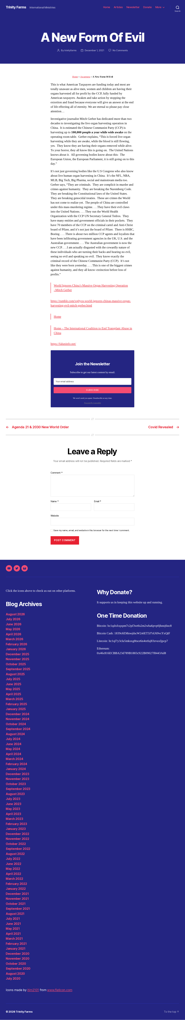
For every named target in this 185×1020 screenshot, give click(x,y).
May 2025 (13, 689)
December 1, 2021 (94, 50)
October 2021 (16, 904)
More (158, 7)
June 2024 (13, 744)
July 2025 (13, 679)
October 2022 (16, 844)
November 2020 (17, 958)
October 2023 (16, 784)
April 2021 (13, 934)
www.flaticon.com (59, 990)
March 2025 (14, 699)
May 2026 (13, 629)
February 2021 (16, 943)
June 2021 (13, 924)
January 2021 (15, 948)
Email (97, 501)
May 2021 (13, 928)
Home (106, 7)
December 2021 (17, 894)
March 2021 (14, 938)
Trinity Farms (16, 7)
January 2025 (16, 709)
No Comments (120, 50)
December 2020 (17, 953)
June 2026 (13, 624)
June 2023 (13, 804)
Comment (57, 473)
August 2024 (15, 734)
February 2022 (16, 884)
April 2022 (13, 874)
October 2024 (16, 724)
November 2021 (17, 898)
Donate (147, 7)
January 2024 (16, 769)
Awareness (85, 76)
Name (55, 501)
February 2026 (16, 644)
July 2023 (13, 799)
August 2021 (15, 914)
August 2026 (15, 614)
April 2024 (13, 754)
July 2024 (13, 739)
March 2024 (14, 759)
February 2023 (16, 824)
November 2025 (17, 659)
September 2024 (18, 729)
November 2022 (17, 839)
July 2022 (13, 859)
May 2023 (13, 809)
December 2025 (17, 654)
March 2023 (14, 819)
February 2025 (16, 704)
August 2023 (15, 794)
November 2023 (17, 779)
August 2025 (15, 674)
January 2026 (16, 649)
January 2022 (16, 889)
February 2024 (16, 764)
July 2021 (13, 918)
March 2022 (14, 879)
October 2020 (16, 963)
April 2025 (13, 694)
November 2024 (17, 719)
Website (55, 515)
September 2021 (18, 908)
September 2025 (18, 669)
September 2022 (18, 849)
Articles (118, 7)
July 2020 (13, 978)
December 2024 (17, 714)
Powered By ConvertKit (92, 403)
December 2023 (17, 774)
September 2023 (18, 789)
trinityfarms (70, 50)
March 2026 (14, 639)
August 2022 (15, 854)
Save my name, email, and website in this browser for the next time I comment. (91, 530)
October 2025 (16, 664)
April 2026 (13, 634)
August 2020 (15, 973)
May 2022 (13, 869)
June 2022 (13, 864)
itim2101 (33, 990)
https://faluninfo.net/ (63, 344)
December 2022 (17, 834)
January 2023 (16, 829)
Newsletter (133, 7)
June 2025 (13, 684)
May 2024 (13, 749)
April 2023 (13, 814)
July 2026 (13, 619)
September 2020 (18, 968)
